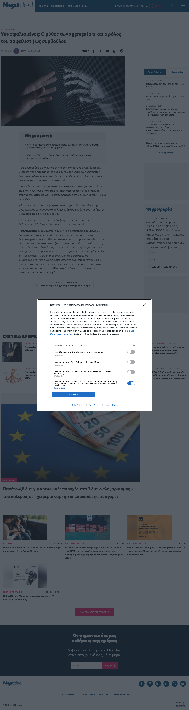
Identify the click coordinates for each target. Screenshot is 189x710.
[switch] (131, 352)
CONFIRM (73, 394)
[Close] (145, 305)
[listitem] (94, 345)
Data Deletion (77, 405)
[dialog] (94, 355)
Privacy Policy (111, 405)
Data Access (94, 405)
